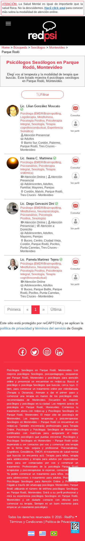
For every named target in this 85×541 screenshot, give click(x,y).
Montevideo (57, 47)
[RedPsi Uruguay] (42, 533)
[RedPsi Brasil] (54, 533)
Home (6, 47)
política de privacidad (16, 328)
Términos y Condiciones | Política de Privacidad (42, 522)
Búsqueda (20, 47)
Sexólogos (38, 47)
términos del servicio (50, 328)
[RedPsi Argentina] (31, 533)
